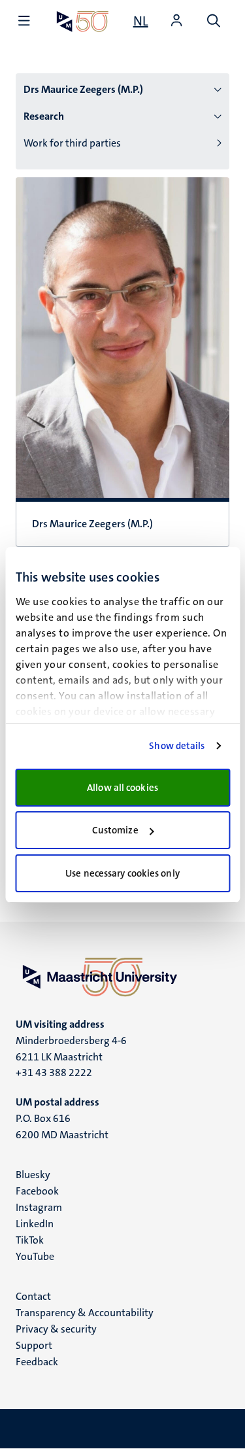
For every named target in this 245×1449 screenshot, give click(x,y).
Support (34, 1345)
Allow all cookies (122, 787)
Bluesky (33, 1174)
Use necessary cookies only (122, 873)
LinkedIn (35, 1224)
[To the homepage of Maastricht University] (82, 21)
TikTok (30, 1240)
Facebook (37, 1191)
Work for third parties (72, 143)
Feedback (37, 1362)
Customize (115, 830)
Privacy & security (56, 1329)
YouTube (35, 1256)
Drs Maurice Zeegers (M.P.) (83, 89)
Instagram (39, 1207)
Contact (33, 1296)
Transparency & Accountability (85, 1312)
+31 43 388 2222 (54, 1072)
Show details (176, 745)
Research (44, 116)
